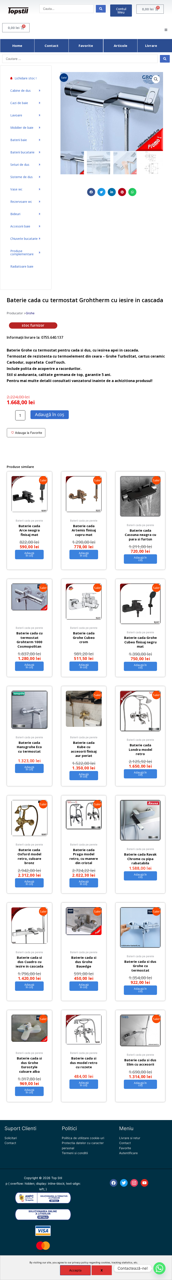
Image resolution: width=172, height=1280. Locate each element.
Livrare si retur (129, 1138)
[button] (91, 192)
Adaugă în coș (49, 414)
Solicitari (10, 1138)
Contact (10, 1143)
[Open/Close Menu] (166, 30)
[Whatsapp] (159, 1268)
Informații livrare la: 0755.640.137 (35, 337)
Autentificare (128, 1153)
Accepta (75, 1270)
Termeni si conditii (75, 1153)
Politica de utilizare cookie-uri (83, 1138)
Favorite (125, 1148)
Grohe (30, 313)
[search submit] (101, 9)
